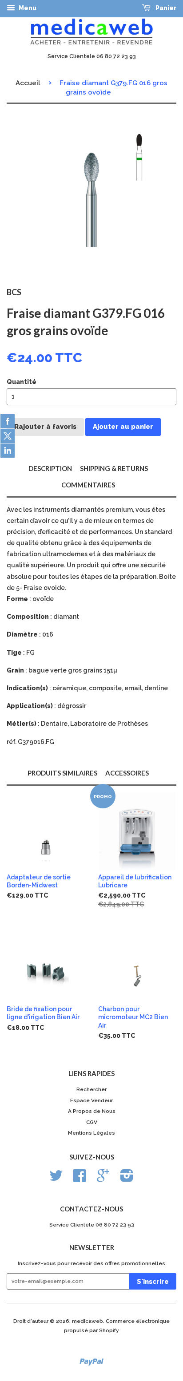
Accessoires (127, 773)
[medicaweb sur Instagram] (127, 1179)
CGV (91, 1122)
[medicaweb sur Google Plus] (103, 1179)
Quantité (21, 381)
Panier (165, 8)
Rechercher (91, 1089)
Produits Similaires (62, 773)
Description (50, 468)
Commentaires (88, 485)
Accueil (28, 83)
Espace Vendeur (91, 1100)
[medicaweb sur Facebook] (79, 1179)
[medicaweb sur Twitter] (56, 1179)
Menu (26, 8)
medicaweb (87, 1321)
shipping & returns (114, 468)
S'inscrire (153, 1282)
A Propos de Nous (91, 1111)
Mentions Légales (91, 1133)
